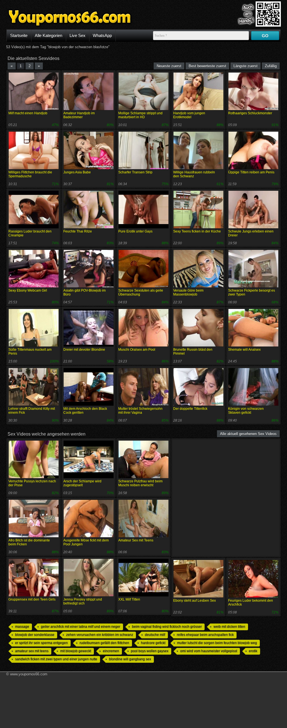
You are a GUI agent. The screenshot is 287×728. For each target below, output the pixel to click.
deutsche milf (155, 635)
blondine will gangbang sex (130, 659)
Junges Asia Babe (77, 172)
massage (22, 627)
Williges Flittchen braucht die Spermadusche (30, 174)
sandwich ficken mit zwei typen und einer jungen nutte (56, 659)
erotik (253, 651)
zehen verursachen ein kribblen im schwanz (99, 635)
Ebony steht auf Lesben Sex (194, 601)
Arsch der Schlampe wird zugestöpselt (82, 483)
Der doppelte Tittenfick (190, 409)
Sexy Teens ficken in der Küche (197, 231)
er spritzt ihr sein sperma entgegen (41, 643)
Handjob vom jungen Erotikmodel (189, 115)
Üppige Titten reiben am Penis (251, 172)
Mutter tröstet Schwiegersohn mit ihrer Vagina (140, 411)
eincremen (111, 651)
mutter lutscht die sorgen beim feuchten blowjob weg (217, 643)
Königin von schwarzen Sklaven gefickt (246, 411)
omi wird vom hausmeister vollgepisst (208, 651)
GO (265, 35)
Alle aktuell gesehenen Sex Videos (248, 434)
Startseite (18, 35)
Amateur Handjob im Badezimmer (79, 115)
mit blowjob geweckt (75, 651)
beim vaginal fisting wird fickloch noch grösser (167, 627)
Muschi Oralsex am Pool (136, 350)
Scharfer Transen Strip (135, 172)
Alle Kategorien (48, 35)
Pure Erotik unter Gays (135, 231)
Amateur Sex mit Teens (135, 540)
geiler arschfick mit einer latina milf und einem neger (80, 627)
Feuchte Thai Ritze (77, 231)
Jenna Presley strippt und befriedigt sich (82, 601)
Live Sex (77, 35)
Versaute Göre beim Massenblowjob (188, 292)
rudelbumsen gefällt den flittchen (104, 643)
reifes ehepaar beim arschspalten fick (205, 635)
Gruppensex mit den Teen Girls (31, 599)
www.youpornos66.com (28, 674)
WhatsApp (102, 35)
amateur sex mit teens (31, 651)
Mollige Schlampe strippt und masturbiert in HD (140, 115)
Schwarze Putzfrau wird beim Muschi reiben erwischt (140, 483)
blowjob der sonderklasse (34, 635)
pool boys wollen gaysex (149, 651)
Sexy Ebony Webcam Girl (27, 290)
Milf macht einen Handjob (27, 113)
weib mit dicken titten (229, 627)
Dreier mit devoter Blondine (84, 350)
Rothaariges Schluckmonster (250, 113)
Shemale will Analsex (244, 350)
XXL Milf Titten (129, 599)
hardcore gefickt (153, 643)
